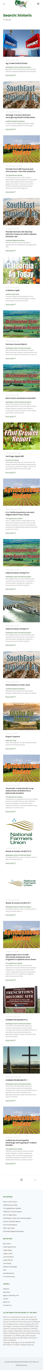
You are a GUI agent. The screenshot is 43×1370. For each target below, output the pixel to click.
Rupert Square (13, 736)
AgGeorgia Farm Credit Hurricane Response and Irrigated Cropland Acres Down (21, 957)
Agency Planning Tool (11, 1295)
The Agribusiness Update (12, 1208)
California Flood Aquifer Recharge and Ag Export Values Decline (21, 1142)
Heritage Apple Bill (15, 456)
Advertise (6, 1292)
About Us (6, 1302)
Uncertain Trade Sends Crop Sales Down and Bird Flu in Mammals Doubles (19, 790)
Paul (4, 1270)
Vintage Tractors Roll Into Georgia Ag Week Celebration (20, 116)
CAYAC (5, 1299)
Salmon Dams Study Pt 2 (17, 573)
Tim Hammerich (9, 1277)
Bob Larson (7, 1244)
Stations (6, 1289)
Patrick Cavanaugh (10, 1267)
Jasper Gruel (7, 1254)
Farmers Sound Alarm (16, 344)
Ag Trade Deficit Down (16, 63)
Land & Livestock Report (11, 1221)
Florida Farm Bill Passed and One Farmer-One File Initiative (20, 170)
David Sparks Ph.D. (9, 1247)
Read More (10, 75)
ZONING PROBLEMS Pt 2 (17, 1019)
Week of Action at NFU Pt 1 (18, 903)
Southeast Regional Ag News (13, 1231)
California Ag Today (10, 1205)
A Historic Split (13, 290)
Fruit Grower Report (10, 1225)
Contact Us (7, 1305)
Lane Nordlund (8, 1257)
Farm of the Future (10, 1202)
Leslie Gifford (8, 1260)
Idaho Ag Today (9, 1228)
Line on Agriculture (10, 1215)
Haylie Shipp (7, 1250)
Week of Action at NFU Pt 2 (18, 851)
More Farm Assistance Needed (20, 398)
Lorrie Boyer (7, 1263)
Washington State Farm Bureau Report (17, 1218)
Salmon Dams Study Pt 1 (17, 629)
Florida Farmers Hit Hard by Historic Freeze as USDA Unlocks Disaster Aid (21, 234)
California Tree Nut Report (12, 1212)
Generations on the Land (18, 685)
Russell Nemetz (8, 1273)
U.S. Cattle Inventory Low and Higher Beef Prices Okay (20, 513)
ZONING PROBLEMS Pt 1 (16, 1080)
